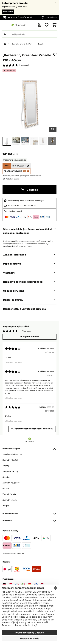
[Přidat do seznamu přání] (54, 54)
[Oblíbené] (46, 25)
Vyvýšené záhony (10, 471)
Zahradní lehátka (10, 500)
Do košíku (32, 189)
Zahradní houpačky (11, 483)
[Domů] (8, 44)
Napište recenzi (30, 336)
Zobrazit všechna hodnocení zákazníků (33, 429)
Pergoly (6, 506)
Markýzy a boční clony (12, 454)
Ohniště (6, 488)
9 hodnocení (24, 65)
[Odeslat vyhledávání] (5, 34)
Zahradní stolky (9, 494)
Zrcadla (41, 44)
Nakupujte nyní (8, 11)
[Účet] (39, 25)
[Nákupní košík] (54, 25)
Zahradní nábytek (10, 460)
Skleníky (6, 477)
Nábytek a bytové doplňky (22, 44)
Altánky (6, 466)
